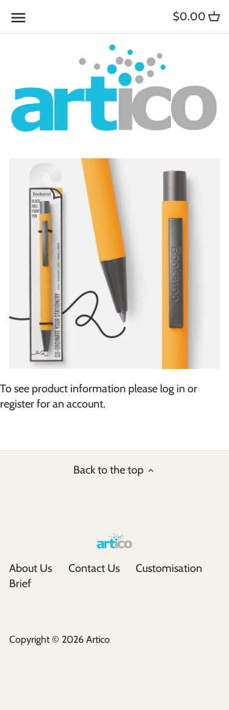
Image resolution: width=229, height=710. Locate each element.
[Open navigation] (18, 18)
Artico (98, 639)
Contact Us (94, 568)
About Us (30, 568)
